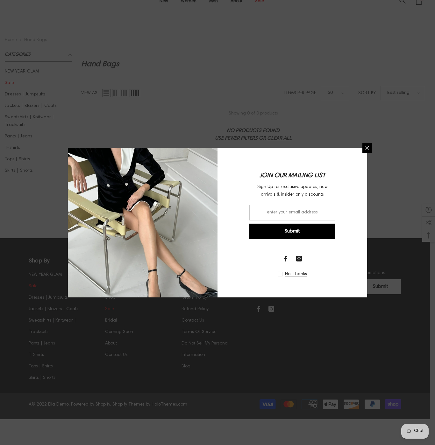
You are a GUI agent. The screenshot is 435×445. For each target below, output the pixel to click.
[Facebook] (285, 258)
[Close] (367, 148)
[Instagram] (299, 258)
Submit (292, 231)
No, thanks (296, 274)
